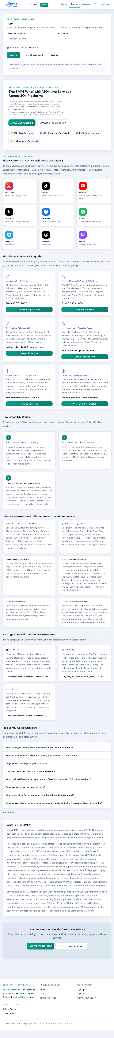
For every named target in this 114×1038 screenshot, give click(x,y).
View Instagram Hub (29, 309)
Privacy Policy (9, 1013)
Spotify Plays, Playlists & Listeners (21, 375)
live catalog (60, 165)
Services (86, 4)
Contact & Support (86, 997)
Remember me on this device (24, 47)
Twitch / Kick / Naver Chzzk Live (75, 375)
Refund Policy (9, 1009)
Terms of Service (48, 997)
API (96, 4)
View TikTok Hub (29, 353)
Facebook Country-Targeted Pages (76, 328)
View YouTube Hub (84, 309)
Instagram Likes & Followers (18, 281)
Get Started (32, 5)
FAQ (42, 993)
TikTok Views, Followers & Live (18, 328)
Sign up (105, 4)
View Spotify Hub (29, 403)
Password (63, 33)
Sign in (44, 5)
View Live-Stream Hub (84, 403)
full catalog (19, 997)
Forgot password (34, 55)
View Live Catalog (22, 123)
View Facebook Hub (85, 356)
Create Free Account (53, 123)
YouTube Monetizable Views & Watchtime (79, 281)
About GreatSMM (11, 989)
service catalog (86, 64)
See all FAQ (8, 812)
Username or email (16, 33)
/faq (88, 733)
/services (21, 447)
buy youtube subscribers (78, 586)
